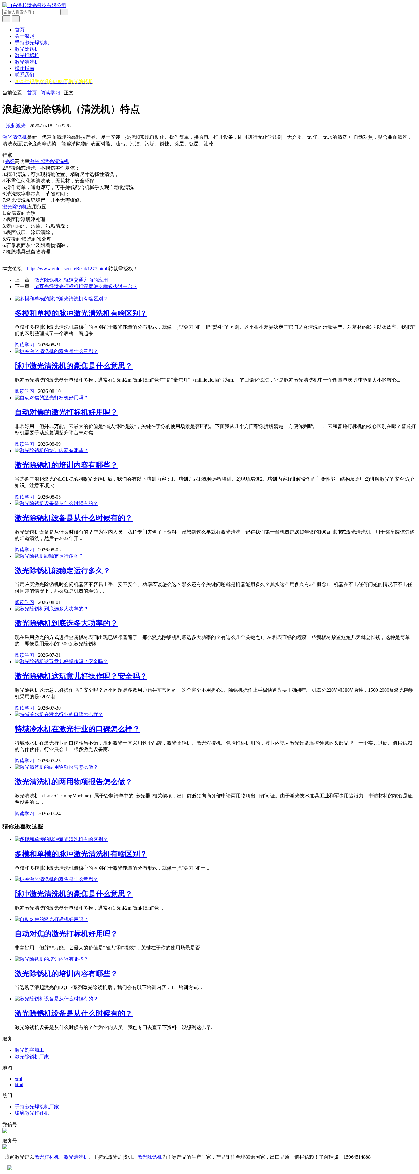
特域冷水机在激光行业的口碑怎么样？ (77, 729)
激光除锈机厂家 (32, 1056)
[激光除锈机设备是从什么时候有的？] (56, 503)
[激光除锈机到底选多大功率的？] (51, 608)
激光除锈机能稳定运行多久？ (62, 571)
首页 (20, 29)
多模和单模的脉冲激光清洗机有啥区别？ (81, 313)
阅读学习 (50, 92)
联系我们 (24, 74)
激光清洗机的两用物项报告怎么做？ (74, 782)
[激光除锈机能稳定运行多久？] (49, 556)
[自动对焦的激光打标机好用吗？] (51, 397)
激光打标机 (27, 55)
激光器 (36, 161)
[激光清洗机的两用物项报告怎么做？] (56, 767)
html (19, 1084)
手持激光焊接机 (32, 42)
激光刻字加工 (29, 1050)
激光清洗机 (27, 62)
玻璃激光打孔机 (32, 1113)
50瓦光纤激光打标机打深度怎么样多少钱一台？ (85, 286)
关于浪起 (24, 36)
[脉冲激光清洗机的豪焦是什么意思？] (56, 351)
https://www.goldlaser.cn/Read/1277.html (67, 268)
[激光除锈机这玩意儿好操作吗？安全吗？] (61, 661)
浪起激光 (14, 125)
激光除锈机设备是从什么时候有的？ (74, 518)
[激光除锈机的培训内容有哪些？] (51, 450)
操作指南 (24, 68)
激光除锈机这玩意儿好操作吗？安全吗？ (81, 676)
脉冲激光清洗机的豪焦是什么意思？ (74, 366)
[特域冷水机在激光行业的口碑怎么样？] (59, 714)
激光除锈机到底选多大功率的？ (66, 623)
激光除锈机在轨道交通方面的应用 (71, 280)
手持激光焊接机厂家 (37, 1106)
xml (18, 1079)
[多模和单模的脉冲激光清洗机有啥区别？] (61, 298)
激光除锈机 (27, 49)
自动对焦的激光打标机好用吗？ (66, 412)
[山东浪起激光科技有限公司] (34, 5)
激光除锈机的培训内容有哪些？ (66, 465)
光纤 (10, 161)
